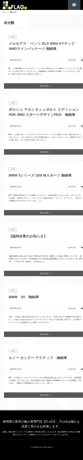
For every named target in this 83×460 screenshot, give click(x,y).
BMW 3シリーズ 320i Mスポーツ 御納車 (40, 175)
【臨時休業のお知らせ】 (28, 236)
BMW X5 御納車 (24, 297)
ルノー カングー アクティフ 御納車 (38, 358)
